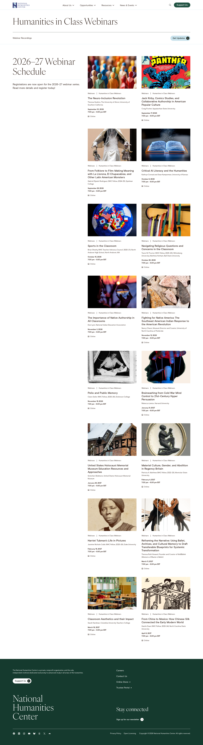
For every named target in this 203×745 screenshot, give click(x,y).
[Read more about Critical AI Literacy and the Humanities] (166, 163)
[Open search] (170, 5)
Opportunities (86, 5)
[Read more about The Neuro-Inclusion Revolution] (112, 89)
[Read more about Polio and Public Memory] (112, 384)
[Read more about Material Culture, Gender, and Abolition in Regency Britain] (166, 457)
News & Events (127, 5)
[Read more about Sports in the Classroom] (112, 236)
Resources (107, 5)
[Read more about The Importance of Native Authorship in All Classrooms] (112, 310)
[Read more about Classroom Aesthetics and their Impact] (112, 609)
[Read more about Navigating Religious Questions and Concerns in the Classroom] (166, 236)
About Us (67, 5)
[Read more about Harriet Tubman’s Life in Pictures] (112, 534)
